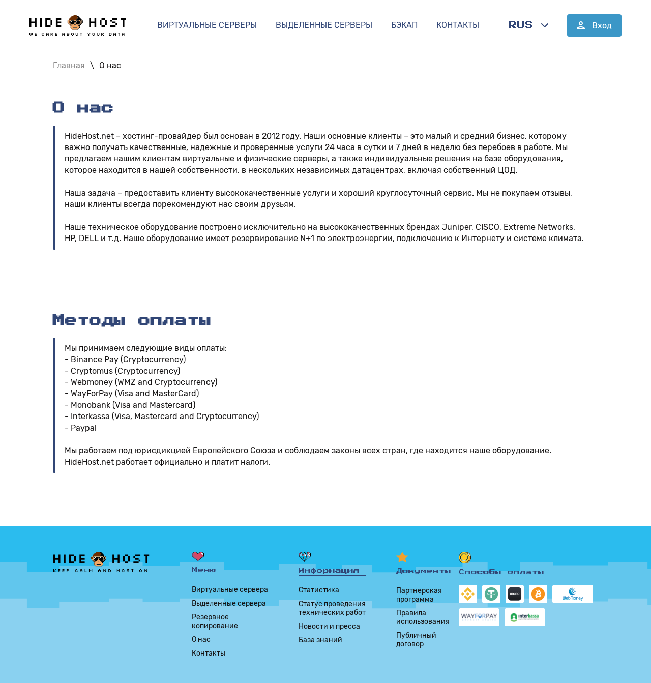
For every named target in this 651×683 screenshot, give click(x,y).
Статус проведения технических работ (332, 608)
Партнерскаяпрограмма (419, 595)
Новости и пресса (329, 626)
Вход (602, 26)
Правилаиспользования (423, 617)
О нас (110, 65)
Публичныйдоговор (416, 639)
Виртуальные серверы (207, 25)
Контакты (457, 25)
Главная (69, 65)
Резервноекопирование (215, 621)
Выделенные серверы (324, 25)
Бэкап (404, 25)
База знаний (320, 640)
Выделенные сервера (229, 603)
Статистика (319, 590)
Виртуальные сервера (230, 589)
